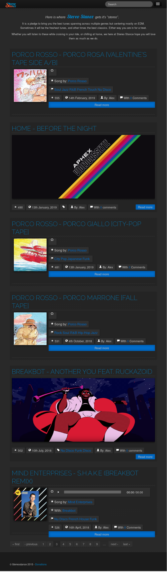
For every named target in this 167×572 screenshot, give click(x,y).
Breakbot (68, 510)
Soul (57, 89)
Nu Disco (104, 89)
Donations (41, 564)
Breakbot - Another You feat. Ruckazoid (82, 371)
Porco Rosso (35, 54)
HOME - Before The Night (54, 128)
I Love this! (52, 97)
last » (126, 544)
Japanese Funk (79, 258)
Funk (78, 450)
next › (114, 544)
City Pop (60, 258)
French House (79, 519)
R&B (72, 89)
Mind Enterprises (42, 473)
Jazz (65, 89)
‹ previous (31, 544)
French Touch (87, 89)
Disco (87, 450)
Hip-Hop (84, 332)
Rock (58, 332)
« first (16, 544)
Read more (102, 105)
